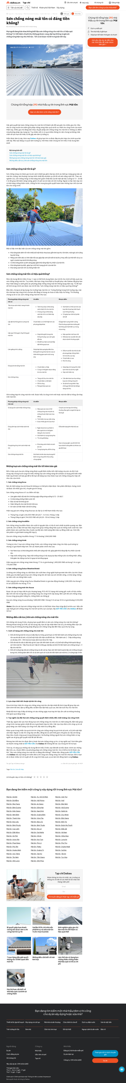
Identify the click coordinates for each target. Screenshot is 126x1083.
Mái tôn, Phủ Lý (36, 843)
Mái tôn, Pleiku (36, 847)
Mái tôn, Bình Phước (13, 825)
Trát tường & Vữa (12, 1029)
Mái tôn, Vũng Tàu (37, 818)
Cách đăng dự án (12, 1054)
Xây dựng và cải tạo (32, 1022)
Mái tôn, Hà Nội (11, 797)
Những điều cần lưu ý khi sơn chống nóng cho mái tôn (28, 160)
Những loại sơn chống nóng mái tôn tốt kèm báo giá (27, 158)
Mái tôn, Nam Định (37, 811)
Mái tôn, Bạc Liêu (12, 822)
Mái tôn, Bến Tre (61, 822)
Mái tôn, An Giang (37, 804)
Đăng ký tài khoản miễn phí (73, 1050)
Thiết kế (34, 8)
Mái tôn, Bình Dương (13, 808)
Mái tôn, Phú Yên (12, 847)
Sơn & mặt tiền (106, 1022)
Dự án (8, 1050)
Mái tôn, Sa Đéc (61, 850)
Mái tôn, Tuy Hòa (61, 857)
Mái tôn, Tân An (60, 854)
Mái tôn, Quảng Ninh (13, 850)
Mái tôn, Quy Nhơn (62, 815)
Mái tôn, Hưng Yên (12, 839)
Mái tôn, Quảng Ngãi (62, 847)
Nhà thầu (78, 14)
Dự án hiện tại (69, 1054)
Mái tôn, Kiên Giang (13, 811)
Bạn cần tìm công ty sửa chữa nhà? (103, 7)
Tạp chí (37, 1058)
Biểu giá (66, 14)
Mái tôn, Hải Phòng (37, 800)
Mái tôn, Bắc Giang (62, 818)
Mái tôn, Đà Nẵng (12, 800)
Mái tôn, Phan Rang (13, 843)
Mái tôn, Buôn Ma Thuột (63, 825)
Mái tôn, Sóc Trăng (13, 854)
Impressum (47, 1076)
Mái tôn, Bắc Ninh (61, 804)
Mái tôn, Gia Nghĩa (37, 832)
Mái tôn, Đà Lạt (36, 829)
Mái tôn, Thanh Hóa (13, 818)
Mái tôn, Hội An (36, 836)
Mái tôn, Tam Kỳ (36, 854)
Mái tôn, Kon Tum (37, 839)
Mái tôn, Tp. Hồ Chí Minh (39, 797)
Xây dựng (60, 8)
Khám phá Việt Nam (47, 8)
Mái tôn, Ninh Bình (12, 815)
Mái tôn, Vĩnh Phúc (37, 861)
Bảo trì (103, 1029)
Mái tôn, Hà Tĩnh (12, 836)
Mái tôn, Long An (61, 839)
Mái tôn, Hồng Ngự (62, 836)
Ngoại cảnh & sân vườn (90, 1029)
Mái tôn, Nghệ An (61, 811)
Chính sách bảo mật (20, 1076)
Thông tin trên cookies (35, 1076)
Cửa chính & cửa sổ (70, 1022)
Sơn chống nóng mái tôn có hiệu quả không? (25, 155)
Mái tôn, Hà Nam (61, 832)
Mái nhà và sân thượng (52, 1022)
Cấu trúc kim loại (50, 1029)
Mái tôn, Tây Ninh (12, 857)
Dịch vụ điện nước (88, 1022)
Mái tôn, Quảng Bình (38, 815)
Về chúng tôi (98, 2)
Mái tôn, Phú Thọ (61, 843)
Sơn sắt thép (20, 769)
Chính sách (9, 1076)
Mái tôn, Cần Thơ (61, 797)
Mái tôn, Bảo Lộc (37, 822)
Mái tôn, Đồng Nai (37, 808)
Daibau (33, 138)
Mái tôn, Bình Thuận (38, 825)
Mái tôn (12, 769)
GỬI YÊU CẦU (61, 609)
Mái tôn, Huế (59, 800)
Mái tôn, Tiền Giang (38, 857)
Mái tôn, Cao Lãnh (12, 829)
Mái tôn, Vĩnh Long (12, 861)
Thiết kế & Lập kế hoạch (15, 1022)
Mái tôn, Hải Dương (62, 808)
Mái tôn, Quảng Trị (37, 850)
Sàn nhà (28, 1029)
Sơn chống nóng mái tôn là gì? (20, 153)
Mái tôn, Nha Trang (13, 804)
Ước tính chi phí (40, 1054)
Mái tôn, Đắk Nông (13, 832)
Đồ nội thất (67, 1029)
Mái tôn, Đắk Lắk (61, 829)
